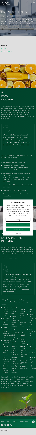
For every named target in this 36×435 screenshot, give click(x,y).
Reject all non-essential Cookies (18, 225)
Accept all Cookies (18, 230)
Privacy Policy (18, 233)
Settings (18, 220)
